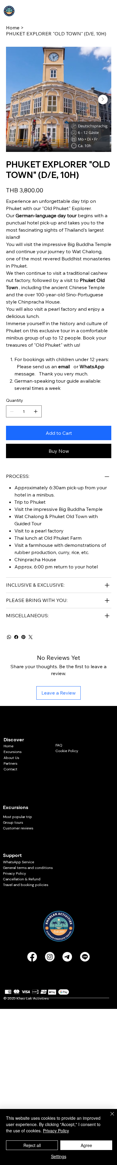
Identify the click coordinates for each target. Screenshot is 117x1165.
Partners (10, 763)
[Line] (85, 957)
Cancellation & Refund (21, 879)
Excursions (13, 751)
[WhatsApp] (9, 637)
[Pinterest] (23, 637)
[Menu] (108, 11)
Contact (10, 769)
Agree (86, 1145)
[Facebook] (16, 637)
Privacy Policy (14, 873)
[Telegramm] (67, 957)
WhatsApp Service (18, 862)
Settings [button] (58, 1156)
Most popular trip (17, 816)
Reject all (32, 1145)
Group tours (13, 822)
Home (9, 746)
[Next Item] (103, 99)
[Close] (108, 1117)
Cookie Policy (67, 751)
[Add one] (36, 411)
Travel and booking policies (25, 884)
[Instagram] (50, 957)
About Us (11, 757)
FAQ (59, 745)
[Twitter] (31, 637)
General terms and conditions (28, 867)
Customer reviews (18, 828)
